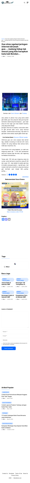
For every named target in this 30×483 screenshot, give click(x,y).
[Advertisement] (15, 22)
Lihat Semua (25, 176)
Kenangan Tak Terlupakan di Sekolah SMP (20, 284)
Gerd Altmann (15, 113)
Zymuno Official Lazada (21, 137)
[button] (24, 3)
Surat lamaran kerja (7, 423)
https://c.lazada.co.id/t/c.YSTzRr (15, 212)
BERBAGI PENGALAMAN (6, 279)
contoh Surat (5, 392)
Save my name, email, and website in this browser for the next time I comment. (15, 344)
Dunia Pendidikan (6, 402)
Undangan (4, 413)
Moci (4, 56)
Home (3, 38)
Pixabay (24, 113)
